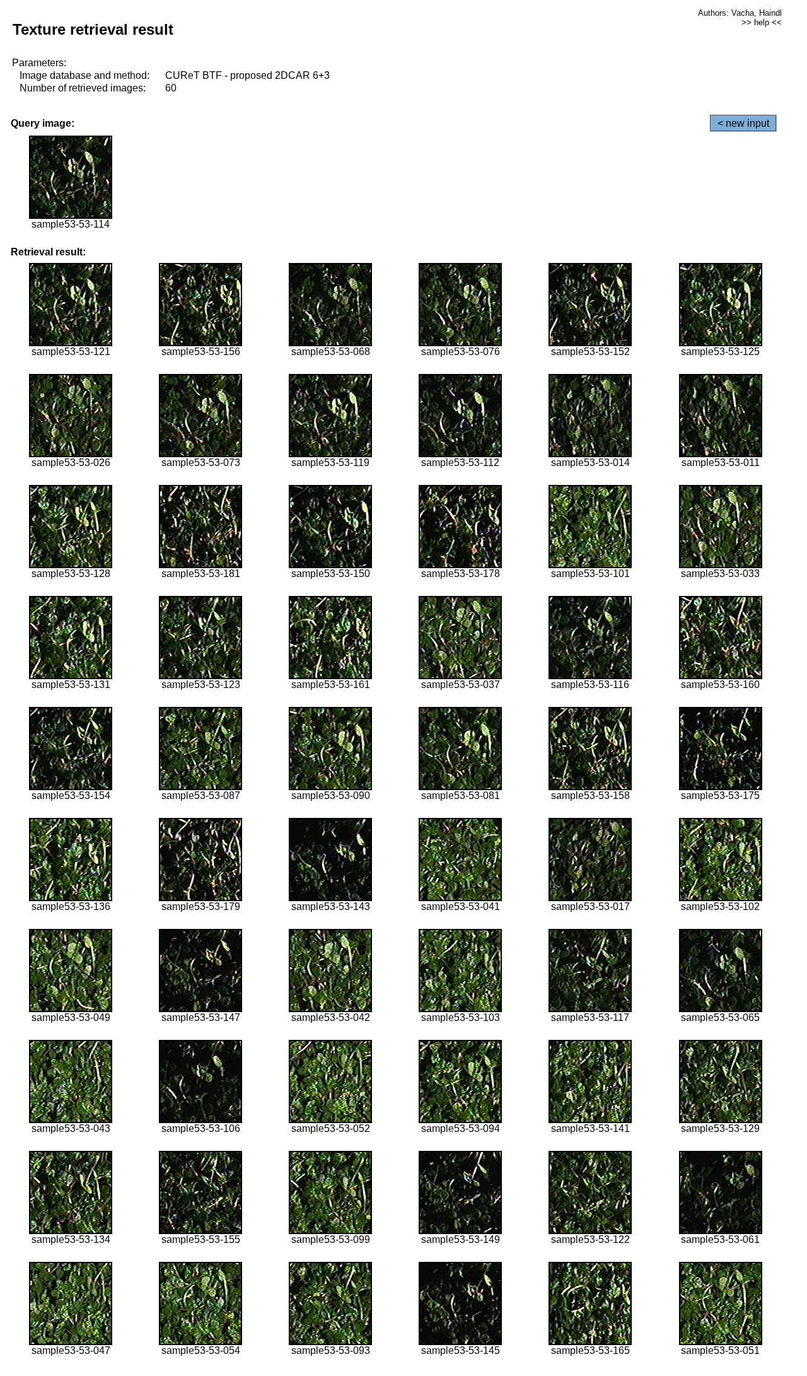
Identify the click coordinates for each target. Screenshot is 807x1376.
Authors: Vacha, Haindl (740, 13)
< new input (743, 123)
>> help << (761, 22)
